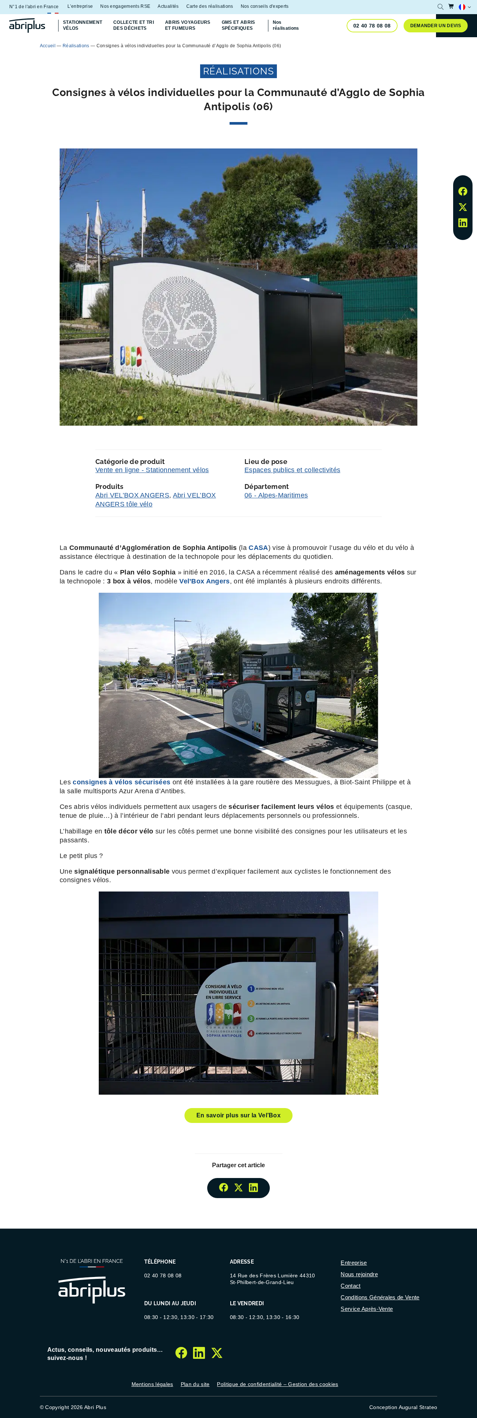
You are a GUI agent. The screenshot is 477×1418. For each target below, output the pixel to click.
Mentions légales (152, 1384)
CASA (258, 547)
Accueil (48, 45)
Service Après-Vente (367, 1309)
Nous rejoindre (359, 1274)
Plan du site (195, 1384)
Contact (350, 1286)
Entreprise (354, 1262)
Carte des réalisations (209, 6)
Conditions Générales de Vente (380, 1297)
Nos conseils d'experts (265, 6)
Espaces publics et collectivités (292, 470)
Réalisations (76, 45)
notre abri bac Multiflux (281, 45)
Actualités (168, 6)
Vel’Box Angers (204, 581)
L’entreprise (80, 6)
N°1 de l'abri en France (34, 6)
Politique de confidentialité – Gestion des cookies (277, 1384)
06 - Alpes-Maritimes (276, 495)
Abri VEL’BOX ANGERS (132, 495)
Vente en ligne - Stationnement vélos (152, 470)
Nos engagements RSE (125, 6)
